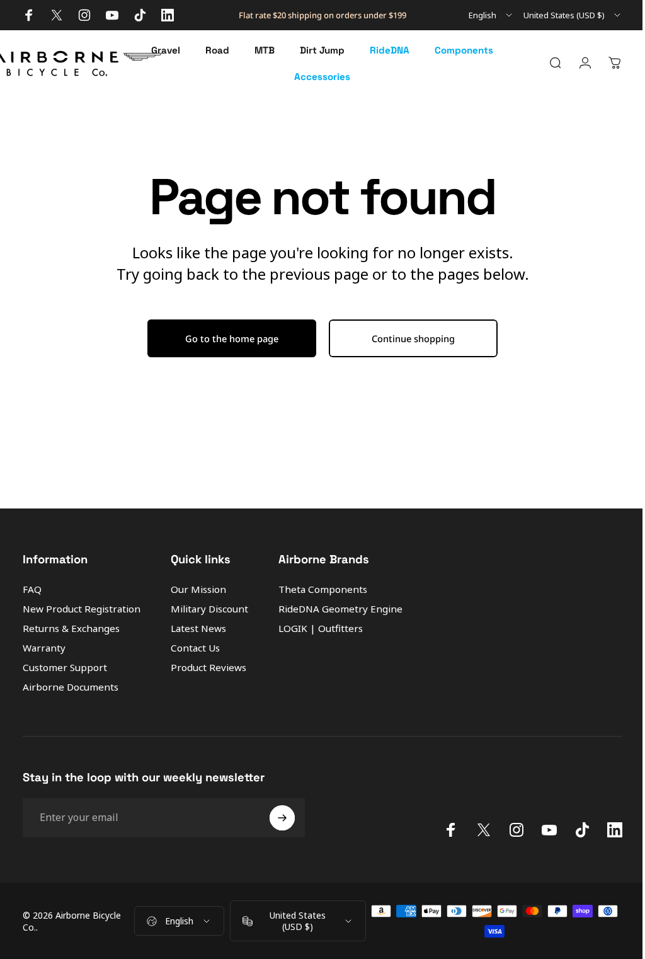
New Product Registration (81, 609)
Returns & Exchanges (71, 629)
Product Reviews (208, 668)
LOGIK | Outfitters (320, 629)
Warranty (44, 648)
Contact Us (195, 648)
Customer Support (65, 668)
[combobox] (491, 15)
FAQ (32, 589)
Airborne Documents (70, 687)
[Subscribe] (282, 817)
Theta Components (322, 589)
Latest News (198, 629)
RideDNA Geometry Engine (340, 609)
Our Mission (198, 589)
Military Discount (209, 609)
